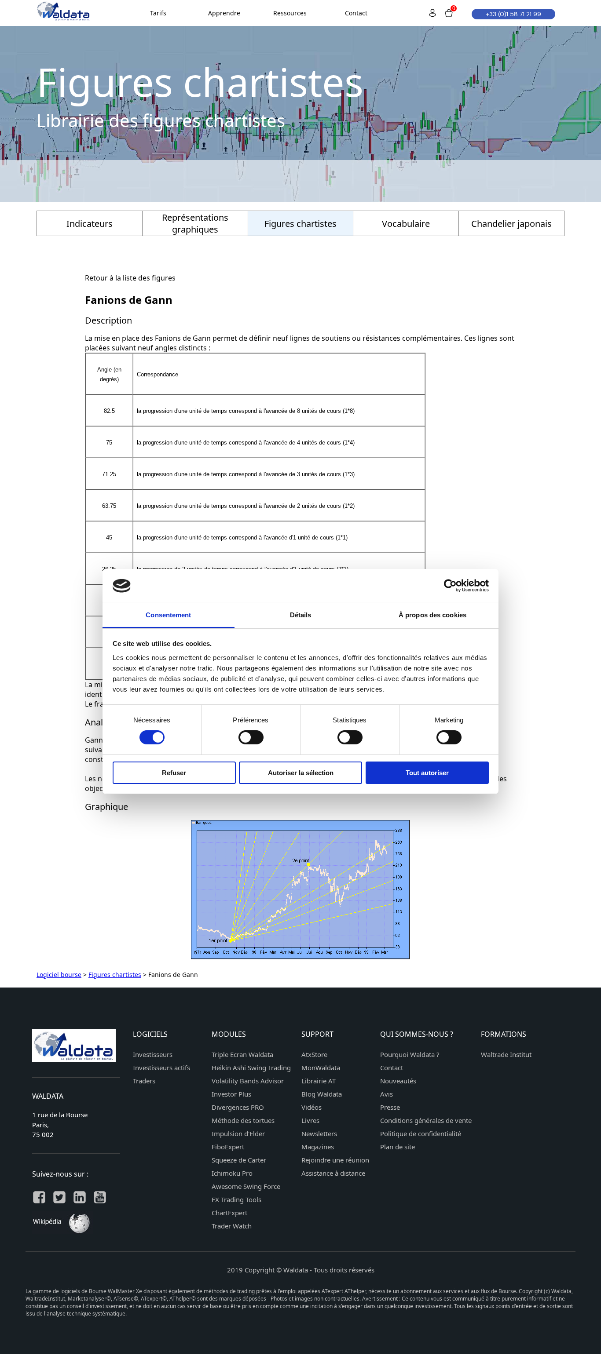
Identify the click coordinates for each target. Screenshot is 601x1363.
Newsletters (319, 1133)
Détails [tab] (300, 615)
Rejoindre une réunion (335, 1159)
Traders (144, 1080)
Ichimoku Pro (232, 1173)
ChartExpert (229, 1212)
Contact (391, 1067)
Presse (390, 1107)
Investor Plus (231, 1094)
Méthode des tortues (243, 1120)
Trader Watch (232, 1225)
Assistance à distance (333, 1173)
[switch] (251, 737)
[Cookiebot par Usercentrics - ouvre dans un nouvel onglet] (450, 585)
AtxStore (314, 1054)
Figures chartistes (114, 974)
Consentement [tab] (168, 615)
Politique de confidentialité (420, 1133)
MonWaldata (320, 1067)
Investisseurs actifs (161, 1067)
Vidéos (311, 1107)
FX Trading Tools (236, 1199)
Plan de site (397, 1146)
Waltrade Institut (506, 1054)
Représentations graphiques (195, 223)
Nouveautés (398, 1080)
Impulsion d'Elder (238, 1133)
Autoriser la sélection (300, 772)
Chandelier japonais (511, 224)
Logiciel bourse (59, 974)
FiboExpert (228, 1146)
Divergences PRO (238, 1107)
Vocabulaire (406, 224)
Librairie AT (318, 1080)
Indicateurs (89, 224)
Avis (386, 1094)
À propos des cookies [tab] (432, 615)
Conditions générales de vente (426, 1120)
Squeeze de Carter (239, 1159)
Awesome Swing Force (246, 1186)
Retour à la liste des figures (130, 278)
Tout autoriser (427, 772)
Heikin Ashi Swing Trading (251, 1067)
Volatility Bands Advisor (248, 1080)
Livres (310, 1120)
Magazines (317, 1146)
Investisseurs (152, 1054)
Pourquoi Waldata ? (410, 1054)
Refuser (174, 772)
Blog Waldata (321, 1094)
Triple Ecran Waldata (242, 1054)
